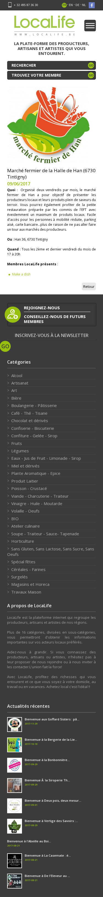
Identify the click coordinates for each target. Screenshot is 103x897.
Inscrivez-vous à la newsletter (51, 335)
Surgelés (19, 577)
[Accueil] (44, 27)
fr (64, 5)
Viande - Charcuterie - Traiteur (40, 496)
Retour (88, 286)
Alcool (16, 375)
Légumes (20, 450)
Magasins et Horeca (30, 584)
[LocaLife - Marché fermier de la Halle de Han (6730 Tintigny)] (48, 124)
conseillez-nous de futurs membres (55, 319)
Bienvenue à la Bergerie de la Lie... (51, 739)
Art (14, 390)
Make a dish (21, 274)
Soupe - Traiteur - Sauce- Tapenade (45, 533)
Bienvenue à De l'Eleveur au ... (47, 876)
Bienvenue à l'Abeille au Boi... (29, 841)
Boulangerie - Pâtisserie (34, 405)
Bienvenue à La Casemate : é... (48, 855)
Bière (16, 398)
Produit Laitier (24, 481)
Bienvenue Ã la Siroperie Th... (47, 780)
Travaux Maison (26, 592)
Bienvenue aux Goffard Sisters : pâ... (52, 719)
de (77, 5)
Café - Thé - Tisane (29, 413)
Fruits (16, 443)
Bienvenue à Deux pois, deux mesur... (53, 800)
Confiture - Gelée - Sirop (34, 435)
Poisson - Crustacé (29, 488)
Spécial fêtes (23, 561)
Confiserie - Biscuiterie (32, 428)
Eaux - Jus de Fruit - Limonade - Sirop (46, 458)
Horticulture (22, 541)
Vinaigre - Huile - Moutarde (36, 503)
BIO (15, 518)
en (71, 5)
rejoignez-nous (42, 307)
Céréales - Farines (28, 569)
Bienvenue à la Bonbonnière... (47, 760)
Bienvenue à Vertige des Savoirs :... (51, 821)
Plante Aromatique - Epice (35, 473)
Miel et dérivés (25, 466)
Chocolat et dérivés (29, 420)
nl (84, 5)
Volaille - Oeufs (25, 511)
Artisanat (19, 383)
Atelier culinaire (25, 526)
